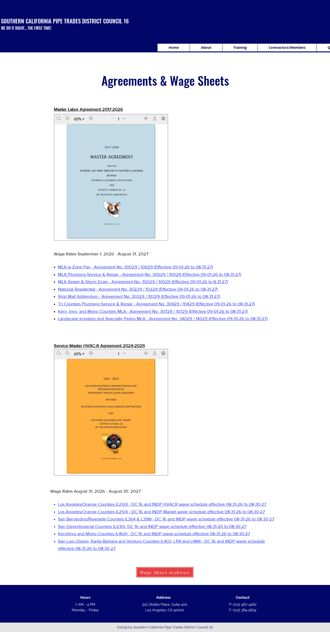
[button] (240, 47)
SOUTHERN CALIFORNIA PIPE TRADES (41, 21)
